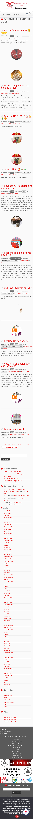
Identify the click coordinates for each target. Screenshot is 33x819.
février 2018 (7, 664)
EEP (23, 36)
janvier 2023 (7, 552)
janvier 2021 (7, 595)
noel (28, 121)
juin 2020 (6, 609)
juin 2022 (6, 563)
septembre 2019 (8, 630)
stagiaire (10, 293)
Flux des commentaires (10, 719)
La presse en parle (9, 702)
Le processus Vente (14, 429)
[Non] (31, 808)
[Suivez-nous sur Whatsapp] (18, 14)
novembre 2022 (8, 556)
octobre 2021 (7, 579)
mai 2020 (6, 611)
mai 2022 (6, 566)
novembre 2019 (8, 625)
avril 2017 (6, 682)
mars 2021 (7, 591)
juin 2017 (6, 678)
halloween (10, 260)
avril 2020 (6, 614)
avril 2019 (6, 641)
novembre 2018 (8, 653)
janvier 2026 (7, 515)
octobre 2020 (8, 602)
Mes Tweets (4, 466)
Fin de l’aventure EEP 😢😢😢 (16, 31)
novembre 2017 (8, 671)
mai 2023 (6, 545)
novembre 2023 (8, 536)
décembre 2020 (8, 598)
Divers (12, 36)
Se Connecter (3, 733)
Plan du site (3, 729)
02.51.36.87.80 (16, 748)
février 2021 (7, 593)
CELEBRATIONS (8, 695)
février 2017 (7, 685)
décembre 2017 (8, 669)
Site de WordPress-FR (10, 722)
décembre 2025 (8, 518)
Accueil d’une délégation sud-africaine (16, 365)
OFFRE (12, 121)
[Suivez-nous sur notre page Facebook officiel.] (5, 14)
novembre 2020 (8, 600)
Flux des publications (10, 717)
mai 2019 (6, 639)
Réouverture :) (18, 505)
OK (17, 816)
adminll (26, 293)
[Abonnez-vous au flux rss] (2, 14)
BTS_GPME (4, 260)
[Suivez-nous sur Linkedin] (13, 14)
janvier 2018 (7, 666)
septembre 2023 (8, 540)
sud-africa (4, 371)
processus (4, 434)
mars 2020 (7, 616)
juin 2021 (6, 588)
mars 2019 (7, 643)
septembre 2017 (8, 675)
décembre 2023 (8, 534)
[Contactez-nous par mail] (17, 14)
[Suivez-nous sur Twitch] (10, 14)
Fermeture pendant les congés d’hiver (15, 86)
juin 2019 (6, 636)
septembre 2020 (8, 604)
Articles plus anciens (10, 447)
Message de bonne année (12, 483)
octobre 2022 (8, 559)
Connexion (7, 715)
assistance (25, 291)
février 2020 (7, 618)
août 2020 (7, 607)
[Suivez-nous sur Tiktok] (12, 14)
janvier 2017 (7, 687)
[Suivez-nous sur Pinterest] (15, 14)
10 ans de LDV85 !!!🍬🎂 (11, 478)
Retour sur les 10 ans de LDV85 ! (13, 472)
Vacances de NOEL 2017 (21, 496)
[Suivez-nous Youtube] (8, 14)
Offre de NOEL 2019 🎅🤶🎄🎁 (16, 117)
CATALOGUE (13, 258)
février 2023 (7, 550)
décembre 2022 (8, 554)
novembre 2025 (8, 520)
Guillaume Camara (18, 124)
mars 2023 (7, 547)
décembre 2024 (8, 527)
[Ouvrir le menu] (27, 13)
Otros (5, 709)
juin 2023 (6, 543)
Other (5, 707)
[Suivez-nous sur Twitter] (3, 14)
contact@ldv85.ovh (16, 750)
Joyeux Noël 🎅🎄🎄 (15, 169)
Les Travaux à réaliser (5, 731)
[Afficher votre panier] (30, 13)
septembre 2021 (8, 582)
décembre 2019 (8, 623)
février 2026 (7, 513)
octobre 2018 (7, 655)
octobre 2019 (7, 627)
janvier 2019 (7, 648)
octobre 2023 (8, 538)
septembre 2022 (8, 561)
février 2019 (7, 646)
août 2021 (6, 584)
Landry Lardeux (15, 38)
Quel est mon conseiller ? (18, 287)
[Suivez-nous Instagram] (6, 14)
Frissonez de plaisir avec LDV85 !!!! (16, 254)
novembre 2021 (8, 577)
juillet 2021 (7, 586)
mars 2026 (7, 511)
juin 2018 (6, 659)
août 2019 (6, 632)
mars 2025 (7, 522)
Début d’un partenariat (16, 341)
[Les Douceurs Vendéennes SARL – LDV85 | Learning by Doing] (16, 5)
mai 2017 (6, 680)
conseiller (4, 293)
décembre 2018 (8, 650)
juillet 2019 (7, 634)
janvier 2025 (7, 524)
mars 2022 (7, 570)
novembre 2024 (8, 529)
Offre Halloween (17, 502)
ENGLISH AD (7, 700)
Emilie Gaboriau (17, 175)
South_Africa (19, 346)
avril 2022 (6, 568)
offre (13, 346)
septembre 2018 (8, 657)
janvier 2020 (7, 620)
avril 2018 (6, 662)
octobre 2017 (7, 673)
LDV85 (27, 36)
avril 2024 (6, 531)
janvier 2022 (7, 572)
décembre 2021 (8, 575)
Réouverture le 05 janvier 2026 (13, 481)
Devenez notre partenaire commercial (16, 187)
